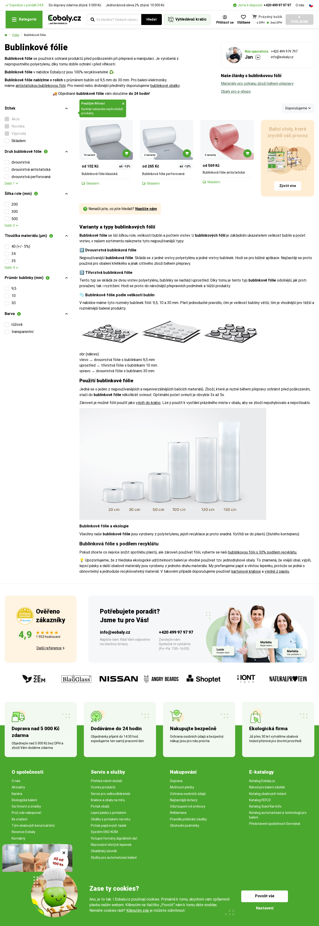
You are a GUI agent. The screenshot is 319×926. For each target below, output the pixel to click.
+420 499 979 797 (284, 51)
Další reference (49, 648)
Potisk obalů (100, 806)
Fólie (15, 35)
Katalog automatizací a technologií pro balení (278, 815)
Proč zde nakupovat (26, 813)
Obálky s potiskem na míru (110, 819)
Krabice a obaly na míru (108, 800)
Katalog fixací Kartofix (265, 806)
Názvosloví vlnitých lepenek (111, 845)
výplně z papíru (277, 571)
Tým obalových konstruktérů (33, 825)
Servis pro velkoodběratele (110, 794)
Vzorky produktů (103, 787)
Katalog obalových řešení (267, 794)
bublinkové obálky (165, 85)
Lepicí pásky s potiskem (108, 813)
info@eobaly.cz (282, 57)
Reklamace (178, 813)
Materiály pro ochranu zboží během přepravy (257, 83)
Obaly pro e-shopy (236, 91)
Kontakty (18, 838)
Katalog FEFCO (260, 800)
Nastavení (264, 908)
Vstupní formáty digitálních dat (114, 838)
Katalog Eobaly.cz (262, 781)
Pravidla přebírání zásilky (188, 819)
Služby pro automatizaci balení (114, 857)
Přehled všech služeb (106, 781)
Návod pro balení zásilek (267, 787)
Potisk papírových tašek (108, 825)
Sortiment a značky (26, 806)
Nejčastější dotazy (183, 800)
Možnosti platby (182, 787)
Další (10, 183)
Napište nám (146, 209)
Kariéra (17, 794)
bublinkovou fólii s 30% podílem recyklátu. (262, 552)
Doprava (176, 781)
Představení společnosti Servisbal (274, 824)
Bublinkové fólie (35, 35)
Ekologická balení (24, 800)
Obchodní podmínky (184, 825)
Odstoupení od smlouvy (187, 806)
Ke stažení (19, 819)
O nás (300, 5)
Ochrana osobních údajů (188, 794)
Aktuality (18, 787)
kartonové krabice (246, 571)
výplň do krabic (148, 402)
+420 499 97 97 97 (277, 5)
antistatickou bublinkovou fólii (41, 85)
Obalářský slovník (104, 851)
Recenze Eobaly (23, 832)
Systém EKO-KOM (104, 832)
